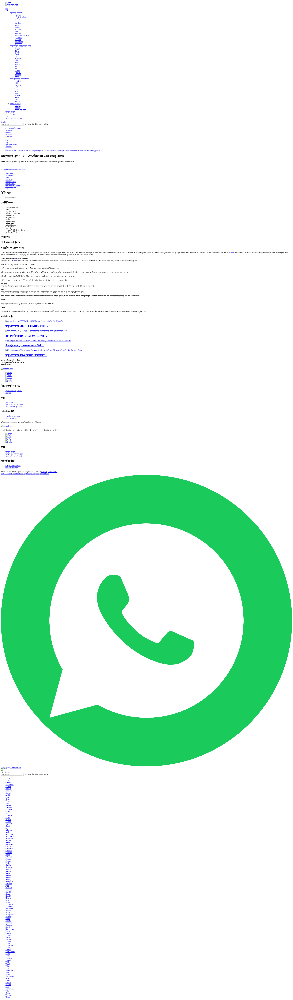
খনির (2, 474)
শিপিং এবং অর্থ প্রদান (11, 418)
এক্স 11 (17, 97)
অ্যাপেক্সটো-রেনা (16, 768)
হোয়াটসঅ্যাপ (22, 170)
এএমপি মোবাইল (52, 472)
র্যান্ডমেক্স (17, 99)
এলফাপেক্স (18, 33)
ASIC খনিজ (9, 173)
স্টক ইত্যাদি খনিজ (10, 188)
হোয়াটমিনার (18, 19)
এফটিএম (17, 102)
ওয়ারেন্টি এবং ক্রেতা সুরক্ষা (12, 416)
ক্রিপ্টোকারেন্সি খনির (29, 474)
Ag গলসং (18, 85)
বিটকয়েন (17, 48)
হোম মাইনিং (8, 180)
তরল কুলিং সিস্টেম (15, 104)
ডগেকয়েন (17, 64)
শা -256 (17, 95)
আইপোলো (18, 29)
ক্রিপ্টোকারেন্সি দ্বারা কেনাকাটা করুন (20, 46)
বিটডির (16, 31)
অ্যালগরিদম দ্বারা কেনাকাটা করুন (19, 79)
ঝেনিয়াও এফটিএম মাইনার (22, 36)
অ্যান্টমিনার (18, 15)
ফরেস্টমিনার (18, 40)
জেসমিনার (17, 27)
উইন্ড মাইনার (18, 38)
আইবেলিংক (18, 23)
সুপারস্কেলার (18, 44)
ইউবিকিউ (17, 71)
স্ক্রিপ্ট (16, 93)
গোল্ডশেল (17, 21)
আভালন (17, 25)
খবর (6, 116)
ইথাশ (16, 89)
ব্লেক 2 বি (18, 81)
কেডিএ (17, 77)
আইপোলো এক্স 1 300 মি (12, 186)
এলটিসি (17, 50)
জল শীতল (17, 108)
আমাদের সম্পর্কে (10, 112)
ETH (16, 56)
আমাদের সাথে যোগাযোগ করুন (14, 118)
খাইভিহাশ (17, 83)
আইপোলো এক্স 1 (10, 184)
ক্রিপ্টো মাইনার (44, 474)
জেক (16, 66)
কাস (16, 69)
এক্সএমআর (18, 75)
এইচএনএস (18, 58)
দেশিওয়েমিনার (19, 42)
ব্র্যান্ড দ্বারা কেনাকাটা (16, 13)
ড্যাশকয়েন (18, 73)
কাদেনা (17, 91)
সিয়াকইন (17, 54)
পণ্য (6, 11)
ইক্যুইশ (17, 87)
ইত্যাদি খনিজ (9, 175)
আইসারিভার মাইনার (20, 17)
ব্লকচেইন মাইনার (18, 474)
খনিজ (37, 474)
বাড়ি (6, 9)
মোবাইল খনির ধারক (20, 110)
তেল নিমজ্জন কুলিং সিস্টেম (12, 128)
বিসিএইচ (17, 52)
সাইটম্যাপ (44, 472)
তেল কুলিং (17, 106)
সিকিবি (16, 60)
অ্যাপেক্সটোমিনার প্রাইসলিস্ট (13, 391)
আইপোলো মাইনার (10, 182)
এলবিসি (17, 62)
